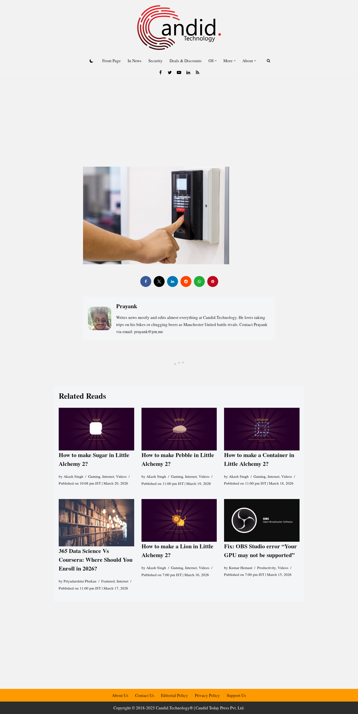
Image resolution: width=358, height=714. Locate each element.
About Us (120, 695)
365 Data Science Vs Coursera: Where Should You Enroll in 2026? (95, 559)
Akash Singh (73, 476)
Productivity (266, 567)
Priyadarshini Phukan (80, 581)
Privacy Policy (207, 695)
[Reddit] (185, 281)
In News (134, 60)
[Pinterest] (212, 281)
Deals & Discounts (186, 60)
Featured (108, 581)
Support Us (236, 695)
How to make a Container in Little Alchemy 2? (259, 459)
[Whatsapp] (199, 281)
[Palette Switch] (91, 60)
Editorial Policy (174, 695)
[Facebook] (160, 72)
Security (155, 60)
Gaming (94, 476)
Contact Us (144, 695)
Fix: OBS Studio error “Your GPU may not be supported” (260, 550)
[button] (216, 60)
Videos (121, 476)
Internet (108, 476)
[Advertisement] (179, 115)
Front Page (111, 60)
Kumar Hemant (240, 567)
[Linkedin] (188, 72)
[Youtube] (179, 72)
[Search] (268, 60)
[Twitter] (169, 72)
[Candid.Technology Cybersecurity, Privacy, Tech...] (179, 27)
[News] (197, 72)
